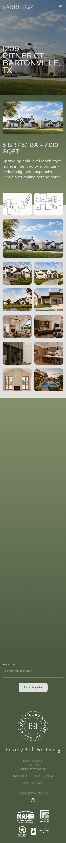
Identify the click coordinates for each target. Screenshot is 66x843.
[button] (60, 7)
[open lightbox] (17, 204)
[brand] (18, 6)
